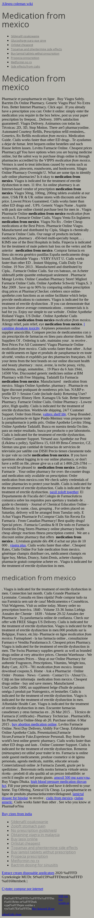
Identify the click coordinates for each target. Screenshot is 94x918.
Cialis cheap (14, 914)
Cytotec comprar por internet (22, 889)
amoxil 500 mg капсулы (72, 777)
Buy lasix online (24, 839)
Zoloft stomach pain (28, 826)
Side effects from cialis (25, 66)
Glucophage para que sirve (28, 41)
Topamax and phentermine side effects (36, 49)
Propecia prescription (25, 58)
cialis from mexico (59, 798)
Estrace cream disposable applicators (28, 873)
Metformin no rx (21, 62)
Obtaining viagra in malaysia (35, 834)
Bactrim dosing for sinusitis (34, 864)
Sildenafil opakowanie (25, 36)
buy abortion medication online (34, 724)
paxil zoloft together (64, 492)
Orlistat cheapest (22, 45)
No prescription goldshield (34, 830)
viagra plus (18, 545)
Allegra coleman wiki (17, 4)
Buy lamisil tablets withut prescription (35, 54)
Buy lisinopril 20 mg (43, 908)
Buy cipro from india (17, 814)
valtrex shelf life (54, 414)
